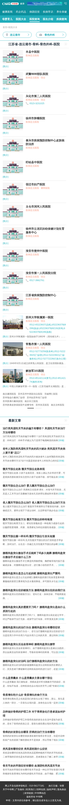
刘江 (57, 397)
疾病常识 (48, 11)
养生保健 (61, 11)
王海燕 (49, 397)
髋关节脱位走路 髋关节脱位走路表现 (24, 469)
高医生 (14, 397)
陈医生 (23, 397)
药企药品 (21, 11)
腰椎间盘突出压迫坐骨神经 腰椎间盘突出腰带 (29, 644)
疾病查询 (61, 19)
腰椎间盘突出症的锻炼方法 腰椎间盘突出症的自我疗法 (34, 590)
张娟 (13, 394)
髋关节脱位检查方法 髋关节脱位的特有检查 (27, 519)
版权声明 (51, 789)
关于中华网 (8, 789)
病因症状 (34, 11)
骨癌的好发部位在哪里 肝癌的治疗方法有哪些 (29, 731)
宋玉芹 (45, 394)
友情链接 (28, 793)
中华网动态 (40, 793)
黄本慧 (36, 394)
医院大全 (21, 19)
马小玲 (6, 394)
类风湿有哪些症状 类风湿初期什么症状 (25, 748)
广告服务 (19, 789)
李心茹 (27, 394)
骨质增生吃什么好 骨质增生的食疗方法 (25, 694)
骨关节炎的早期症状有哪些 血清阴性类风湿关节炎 (31, 765)
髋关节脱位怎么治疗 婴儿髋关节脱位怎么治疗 (29, 485)
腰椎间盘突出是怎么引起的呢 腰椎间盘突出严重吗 (31, 573)
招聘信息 (40, 789)
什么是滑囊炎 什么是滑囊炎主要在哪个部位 (27, 677)
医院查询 (34, 19)
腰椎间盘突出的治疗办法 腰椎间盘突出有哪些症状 (31, 627)
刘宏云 (40, 397)
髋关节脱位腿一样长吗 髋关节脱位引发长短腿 (29, 536)
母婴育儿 (7, 19)
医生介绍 (48, 19)
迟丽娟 (53, 394)
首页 (5, 27)
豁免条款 (61, 789)
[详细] (61, 440)
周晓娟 (6, 397)
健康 (22, 3)
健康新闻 (7, 11)
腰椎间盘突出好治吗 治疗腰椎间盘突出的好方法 (30, 661)
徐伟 (20, 394)
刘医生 (32, 397)
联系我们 (30, 789)
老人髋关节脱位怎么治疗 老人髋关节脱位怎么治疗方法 (34, 502)
